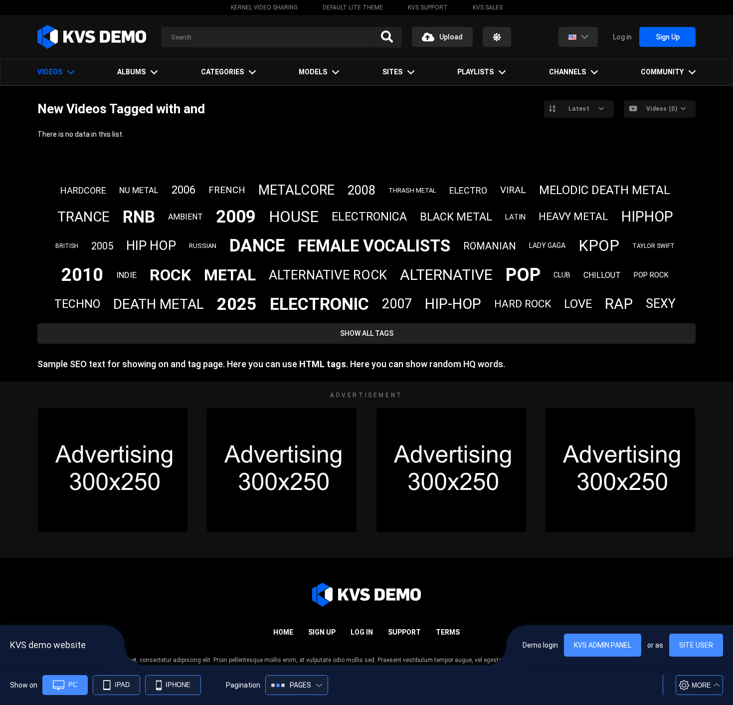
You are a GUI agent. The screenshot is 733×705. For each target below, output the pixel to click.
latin (515, 217)
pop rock (651, 274)
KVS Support (428, 7)
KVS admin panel (602, 645)
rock (170, 274)
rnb (139, 217)
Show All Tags (366, 333)
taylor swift (653, 245)
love (578, 304)
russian (202, 245)
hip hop (151, 245)
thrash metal (412, 190)
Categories (222, 72)
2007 (397, 304)
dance (257, 245)
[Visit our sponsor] (112, 470)
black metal (456, 217)
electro (468, 190)
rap (619, 303)
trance (83, 217)
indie (126, 275)
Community (662, 72)
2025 (237, 304)
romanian (489, 246)
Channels (567, 72)
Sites (392, 72)
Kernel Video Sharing (264, 7)
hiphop (647, 216)
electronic (319, 304)
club (561, 275)
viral (513, 190)
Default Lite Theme (353, 7)
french (226, 190)
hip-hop (453, 303)
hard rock (522, 304)
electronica (369, 217)
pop (523, 274)
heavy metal (573, 217)
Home (283, 632)
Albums (131, 72)
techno (77, 304)
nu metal (139, 190)
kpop (598, 245)
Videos (49, 72)
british (66, 245)
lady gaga (547, 245)
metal (230, 274)
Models (313, 72)
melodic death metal (604, 190)
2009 (236, 217)
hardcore (83, 190)
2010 (82, 274)
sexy (661, 303)
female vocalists (374, 245)
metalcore (296, 190)
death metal (158, 304)
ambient (185, 217)
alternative (446, 274)
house (294, 217)
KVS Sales (488, 7)
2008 (361, 190)
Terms (448, 632)
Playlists (475, 72)
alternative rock (328, 274)
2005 (102, 246)
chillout (602, 275)
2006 (183, 190)
